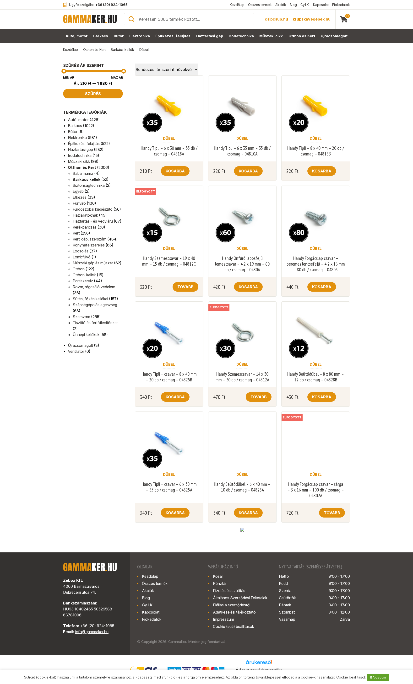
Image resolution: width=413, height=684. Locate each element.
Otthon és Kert (301, 36)
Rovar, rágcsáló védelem (94, 286)
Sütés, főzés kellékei (90, 298)
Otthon (79, 269)
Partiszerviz (83, 280)
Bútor (119, 36)
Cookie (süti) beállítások (233, 626)
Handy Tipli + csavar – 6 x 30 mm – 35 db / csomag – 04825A (169, 487)
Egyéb (78, 191)
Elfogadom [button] (378, 677)
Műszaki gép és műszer (93, 263)
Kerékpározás (85, 227)
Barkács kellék (122, 50)
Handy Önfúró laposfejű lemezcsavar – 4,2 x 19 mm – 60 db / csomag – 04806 (242, 264)
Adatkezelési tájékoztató (234, 612)
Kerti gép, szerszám (89, 239)
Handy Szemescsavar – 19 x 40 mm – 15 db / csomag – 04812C (169, 261)
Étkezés (80, 197)
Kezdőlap (237, 5)
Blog (293, 5)
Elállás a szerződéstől (231, 605)
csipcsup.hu (276, 19)
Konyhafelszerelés (89, 245)
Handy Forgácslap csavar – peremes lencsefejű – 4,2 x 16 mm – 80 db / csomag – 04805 (316, 264)
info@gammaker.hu (92, 631)
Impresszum (223, 619)
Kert (76, 233)
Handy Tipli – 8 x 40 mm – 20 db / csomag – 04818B (315, 151)
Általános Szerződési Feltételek (240, 597)
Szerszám (81, 316)
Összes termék (260, 5)
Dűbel (169, 138)
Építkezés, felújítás (172, 36)
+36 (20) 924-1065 (111, 5)
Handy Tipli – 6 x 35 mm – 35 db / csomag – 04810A (242, 151)
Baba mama (83, 173)
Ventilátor (76, 351)
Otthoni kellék (84, 275)
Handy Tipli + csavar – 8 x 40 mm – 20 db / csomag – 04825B (169, 377)
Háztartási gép (209, 36)
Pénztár (220, 583)
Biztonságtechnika (89, 185)
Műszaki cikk (271, 36)
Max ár (117, 77)
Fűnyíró (79, 203)
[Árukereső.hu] (259, 663)
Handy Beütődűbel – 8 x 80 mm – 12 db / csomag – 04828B (315, 377)
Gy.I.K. (305, 5)
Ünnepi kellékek (86, 334)
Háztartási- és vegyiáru (93, 221)
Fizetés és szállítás (229, 590)
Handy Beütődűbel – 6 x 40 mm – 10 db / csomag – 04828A (242, 487)
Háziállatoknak (85, 215)
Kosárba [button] (175, 171)
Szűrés (93, 93)
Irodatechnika (241, 36)
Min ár (68, 77)
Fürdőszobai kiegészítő (93, 209)
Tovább (185, 286)
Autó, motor (76, 36)
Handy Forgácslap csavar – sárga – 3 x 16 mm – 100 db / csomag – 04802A (315, 489)
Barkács (100, 36)
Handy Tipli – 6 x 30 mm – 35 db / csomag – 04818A (169, 151)
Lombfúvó (82, 257)
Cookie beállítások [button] (351, 677)
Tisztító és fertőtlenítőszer (95, 322)
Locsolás (80, 251)
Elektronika (139, 36)
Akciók (280, 5)
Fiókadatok (341, 5)
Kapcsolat (321, 5)
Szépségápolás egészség (95, 304)
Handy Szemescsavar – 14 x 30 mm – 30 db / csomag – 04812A (242, 377)
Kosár (218, 576)
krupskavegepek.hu (312, 19)
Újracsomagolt (334, 36)
